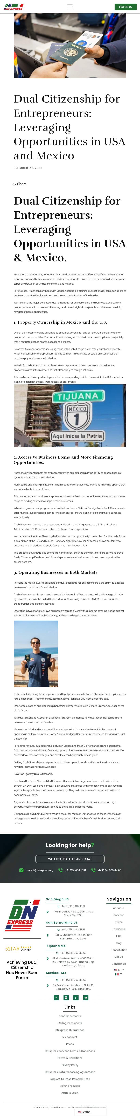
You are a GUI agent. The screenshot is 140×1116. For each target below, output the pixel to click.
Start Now (125, 6)
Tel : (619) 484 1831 (73, 906)
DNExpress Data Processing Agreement (70, 1072)
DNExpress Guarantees (69, 1030)
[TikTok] (76, 997)
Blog (119, 943)
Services (119, 915)
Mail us (119, 957)
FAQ (118, 936)
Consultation (118, 950)
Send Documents (70, 1016)
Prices (119, 922)
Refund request (70, 1086)
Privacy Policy (70, 1065)
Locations (119, 929)
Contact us (118, 964)
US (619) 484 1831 (75, 870)
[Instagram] (66, 997)
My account (69, 1037)
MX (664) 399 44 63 (109, 870)
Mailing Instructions (70, 1023)
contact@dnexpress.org (39, 870)
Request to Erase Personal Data (70, 1079)
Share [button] (22, 184)
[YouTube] (85, 997)
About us (118, 908)
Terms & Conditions (69, 1058)
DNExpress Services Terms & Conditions (70, 1051)
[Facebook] (56, 997)
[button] (70, 7)
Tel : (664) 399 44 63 (73, 953)
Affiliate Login (70, 1093)
